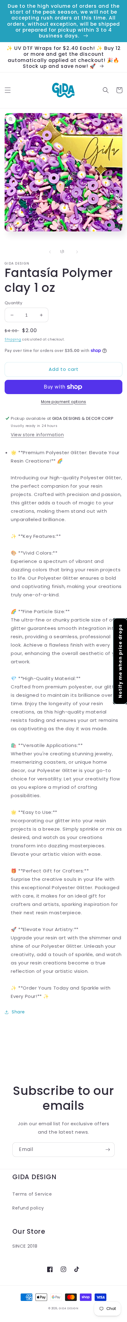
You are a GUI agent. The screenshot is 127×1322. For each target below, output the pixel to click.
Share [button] (18, 1012)
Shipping (13, 339)
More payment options (63, 401)
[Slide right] (77, 252)
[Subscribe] (107, 1149)
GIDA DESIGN (69, 1308)
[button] (7, 90)
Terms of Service (32, 1194)
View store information (37, 435)
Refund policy (28, 1208)
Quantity (13, 303)
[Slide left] (50, 252)
